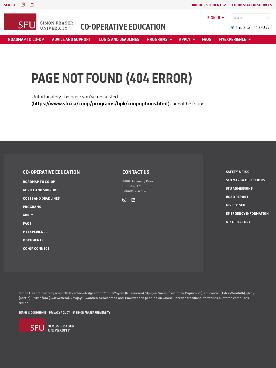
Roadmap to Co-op (26, 39)
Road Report (237, 197)
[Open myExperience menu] (250, 39)
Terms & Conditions (32, 312)
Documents (33, 240)
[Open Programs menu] (171, 39)
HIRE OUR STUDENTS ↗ (208, 5)
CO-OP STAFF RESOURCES (252, 5)
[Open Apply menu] (194, 39)
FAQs (206, 39)
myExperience (232, 39)
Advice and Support (71, 39)
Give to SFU (235, 205)
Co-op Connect (36, 248)
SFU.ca (263, 27)
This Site (243, 27)
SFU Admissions (239, 188)
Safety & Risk (237, 171)
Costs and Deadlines (119, 39)
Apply (184, 39)
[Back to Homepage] (39, 22)
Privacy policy (59, 312)
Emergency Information (247, 213)
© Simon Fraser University (91, 312)
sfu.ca (10, 5)
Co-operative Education (123, 27)
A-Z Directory (238, 222)
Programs (157, 39)
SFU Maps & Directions (245, 180)
